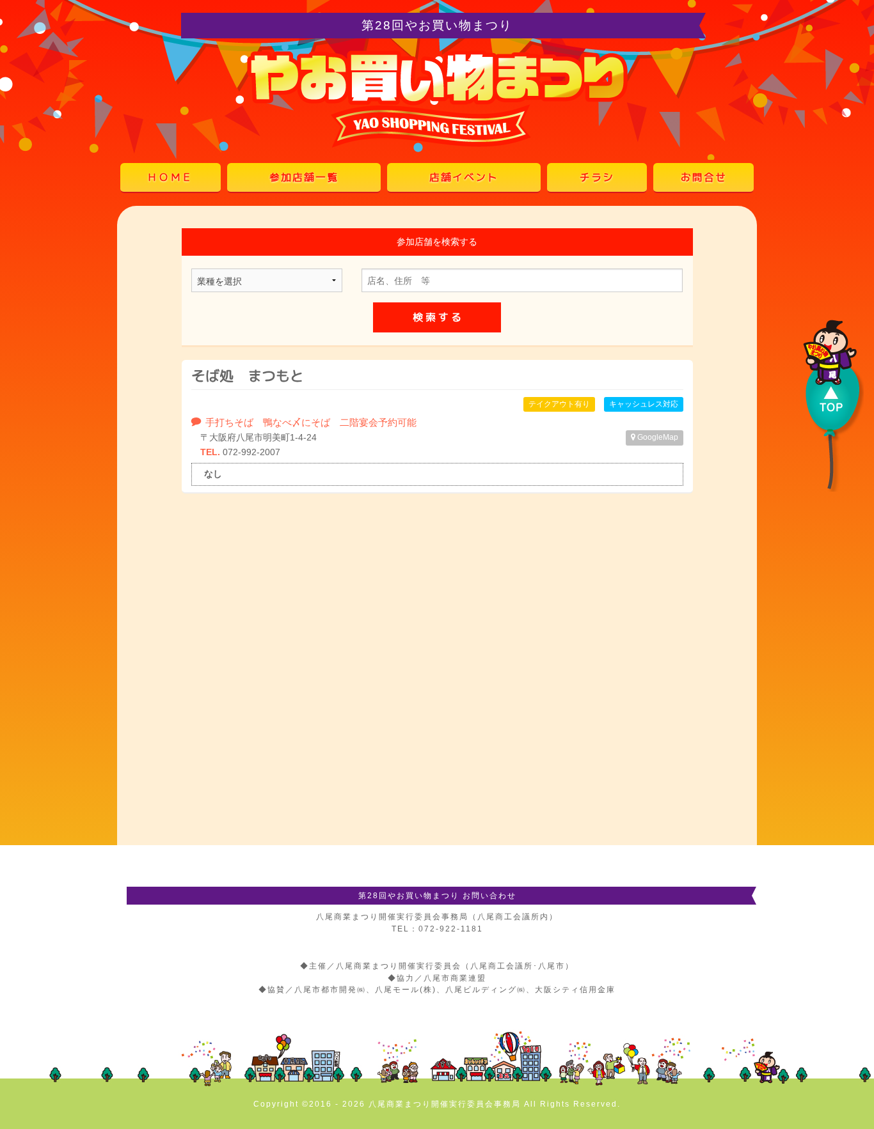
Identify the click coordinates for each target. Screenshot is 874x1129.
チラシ (597, 177)
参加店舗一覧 (303, 177)
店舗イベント (463, 177)
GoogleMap (656, 437)
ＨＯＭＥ (170, 177)
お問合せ (704, 177)
